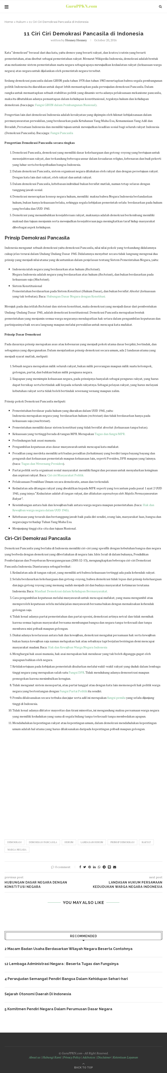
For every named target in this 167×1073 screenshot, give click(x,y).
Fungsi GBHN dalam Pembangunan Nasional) (66, 105)
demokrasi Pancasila (43, 842)
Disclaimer (104, 1057)
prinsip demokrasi (122, 842)
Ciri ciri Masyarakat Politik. (65, 475)
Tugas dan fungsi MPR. (110, 434)
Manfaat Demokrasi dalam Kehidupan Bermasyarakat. (71, 591)
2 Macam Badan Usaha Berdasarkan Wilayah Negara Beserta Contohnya (68, 949)
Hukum (21, 21)
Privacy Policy (71, 1057)
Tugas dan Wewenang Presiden (42, 464)
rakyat (146, 842)
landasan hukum (92, 842)
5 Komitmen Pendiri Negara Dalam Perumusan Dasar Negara (58, 1009)
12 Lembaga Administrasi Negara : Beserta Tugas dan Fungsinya (62, 964)
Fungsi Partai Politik (74, 691)
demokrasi (14, 842)
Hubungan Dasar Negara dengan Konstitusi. (76, 296)
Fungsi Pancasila (61, 133)
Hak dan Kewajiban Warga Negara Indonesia (77, 647)
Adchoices (88, 1057)
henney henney (76, 40)
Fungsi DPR (76, 672)
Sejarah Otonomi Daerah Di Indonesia (38, 994)
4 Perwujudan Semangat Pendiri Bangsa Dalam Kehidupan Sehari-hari (66, 979)
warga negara (17, 849)
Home (9, 21)
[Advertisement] (83, 783)
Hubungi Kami (51, 1057)
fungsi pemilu (116, 698)
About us (34, 1057)
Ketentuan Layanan (125, 1057)
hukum (69, 842)
